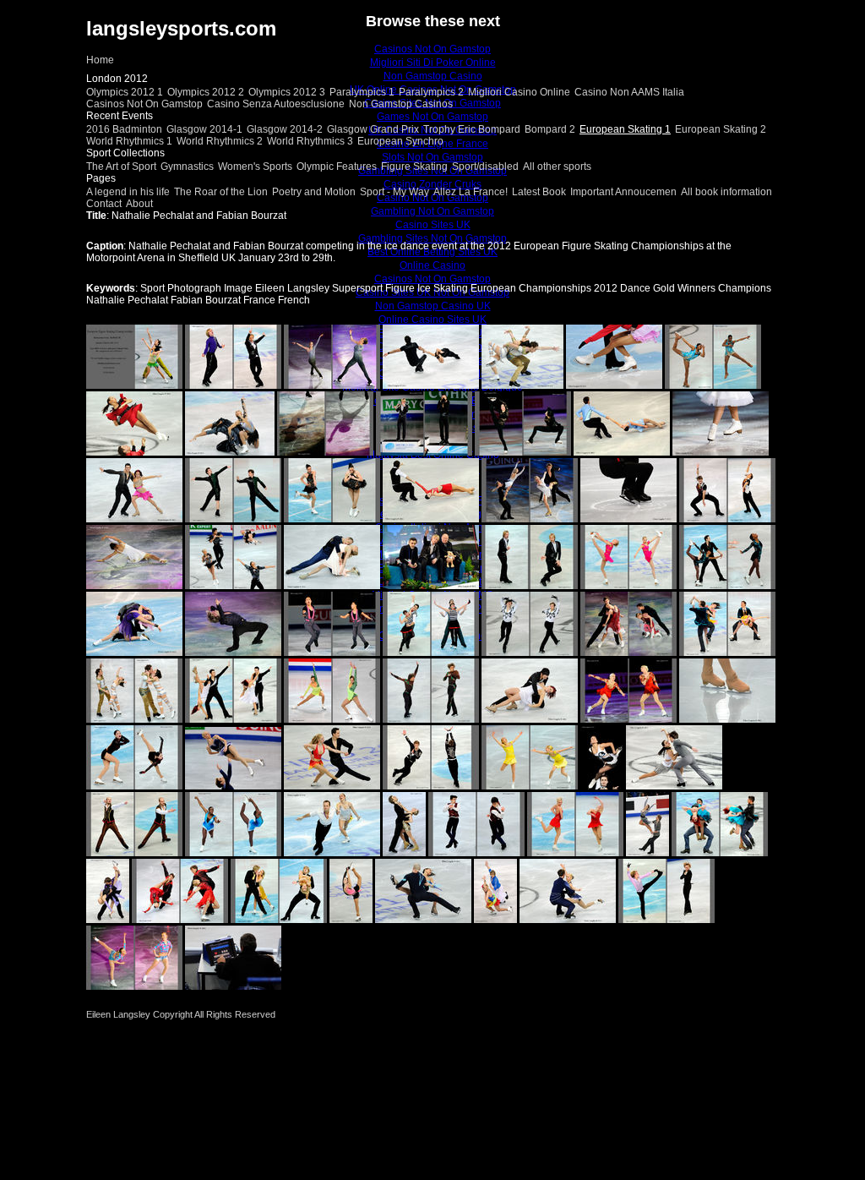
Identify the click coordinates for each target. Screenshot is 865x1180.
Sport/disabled (485, 166)
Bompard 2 (550, 129)
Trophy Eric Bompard (471, 129)
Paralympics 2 (431, 92)
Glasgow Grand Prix (373, 129)
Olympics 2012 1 (124, 92)
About (139, 204)
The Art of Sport (121, 166)
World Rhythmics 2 (220, 141)
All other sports (557, 166)
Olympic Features (336, 166)
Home (100, 60)
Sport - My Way (394, 192)
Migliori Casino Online (519, 92)
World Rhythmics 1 (129, 141)
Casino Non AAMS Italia (629, 92)
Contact (104, 204)
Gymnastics (187, 166)
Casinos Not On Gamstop (144, 104)
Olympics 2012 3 (286, 92)
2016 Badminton (124, 129)
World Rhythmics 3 (310, 141)
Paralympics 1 (361, 92)
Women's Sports (255, 166)
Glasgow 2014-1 (204, 129)
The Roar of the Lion (221, 192)
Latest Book (539, 192)
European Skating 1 (625, 129)
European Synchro (400, 141)
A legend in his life (128, 192)
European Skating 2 (720, 129)
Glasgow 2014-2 (285, 129)
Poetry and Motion (314, 192)
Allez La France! (470, 192)
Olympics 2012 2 (205, 92)
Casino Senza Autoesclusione (276, 104)
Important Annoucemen (623, 192)
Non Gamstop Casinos (401, 104)
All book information (726, 192)
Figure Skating (414, 166)
